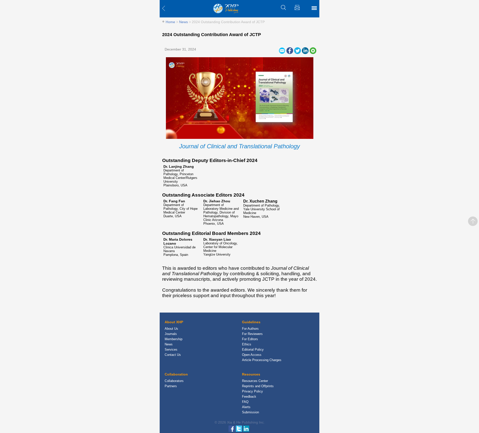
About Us (171, 328)
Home (170, 22)
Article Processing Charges (261, 360)
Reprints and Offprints (258, 386)
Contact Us (173, 355)
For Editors (250, 339)
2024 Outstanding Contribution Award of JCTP (211, 34)
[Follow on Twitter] (239, 428)
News (183, 22)
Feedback (249, 396)
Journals (171, 334)
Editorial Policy (253, 349)
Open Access (251, 355)
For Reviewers (252, 334)
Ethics (246, 344)
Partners (171, 386)
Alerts (246, 407)
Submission (250, 412)
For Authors (250, 328)
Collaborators (174, 381)
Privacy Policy (252, 391)
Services (171, 349)
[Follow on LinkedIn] (246, 428)
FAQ (245, 402)
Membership (173, 339)
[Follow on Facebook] (232, 428)
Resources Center (255, 381)
